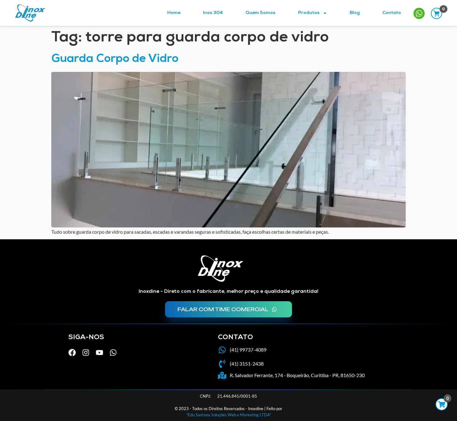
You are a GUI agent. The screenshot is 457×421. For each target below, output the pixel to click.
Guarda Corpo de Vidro (114, 59)
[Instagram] (86, 352)
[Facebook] (72, 352)
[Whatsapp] (113, 352)
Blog (355, 13)
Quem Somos (260, 13)
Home (173, 13)
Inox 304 (213, 13)
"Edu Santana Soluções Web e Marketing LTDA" (228, 414)
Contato (391, 13)
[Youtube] (99, 352)
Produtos (309, 13)
